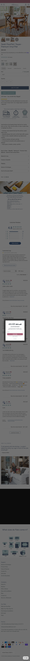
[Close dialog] (23, 321)
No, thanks (15, 338)
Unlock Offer (15, 334)
